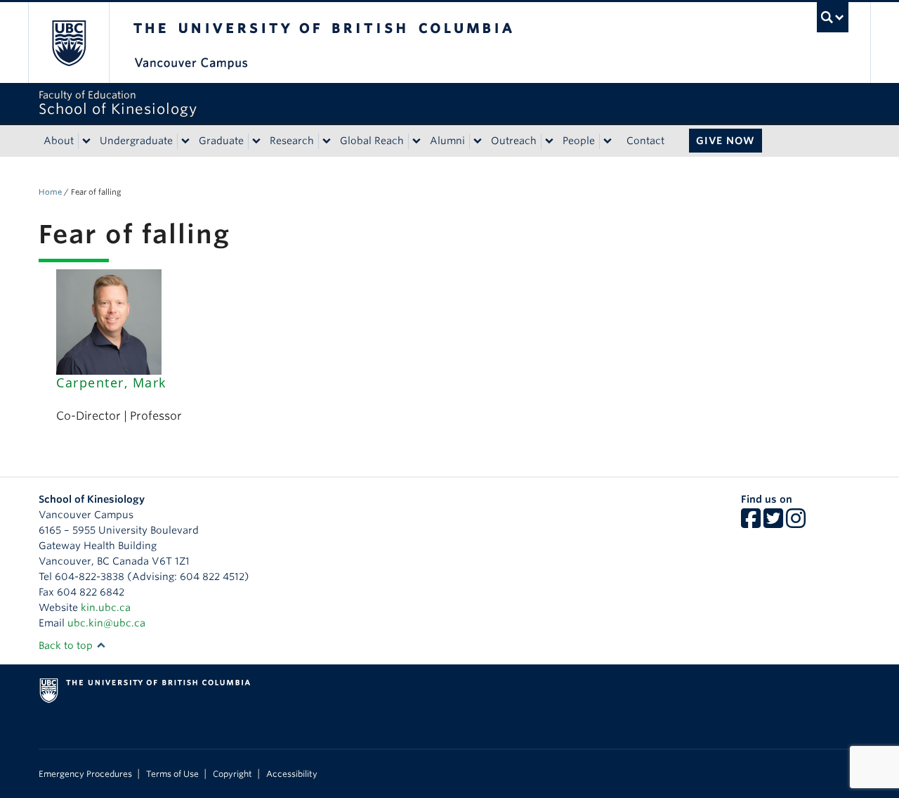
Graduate (221, 140)
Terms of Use (172, 774)
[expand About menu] (86, 141)
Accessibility (291, 774)
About (59, 140)
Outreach (514, 140)
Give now (725, 140)
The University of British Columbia (68, 42)
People (579, 140)
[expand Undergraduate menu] (185, 141)
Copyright (232, 774)
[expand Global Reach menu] (416, 141)
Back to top (67, 645)
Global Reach (372, 140)
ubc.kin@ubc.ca (106, 623)
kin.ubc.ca (106, 607)
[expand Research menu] (326, 141)
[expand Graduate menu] (256, 141)
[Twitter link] (773, 523)
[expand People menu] (607, 141)
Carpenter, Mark (111, 383)
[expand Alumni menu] (477, 141)
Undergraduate (136, 140)
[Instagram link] (796, 523)
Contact (645, 140)
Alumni (447, 140)
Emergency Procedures (85, 774)
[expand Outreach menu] (549, 141)
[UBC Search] (832, 17)
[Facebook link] (751, 523)
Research (292, 140)
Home (50, 192)
